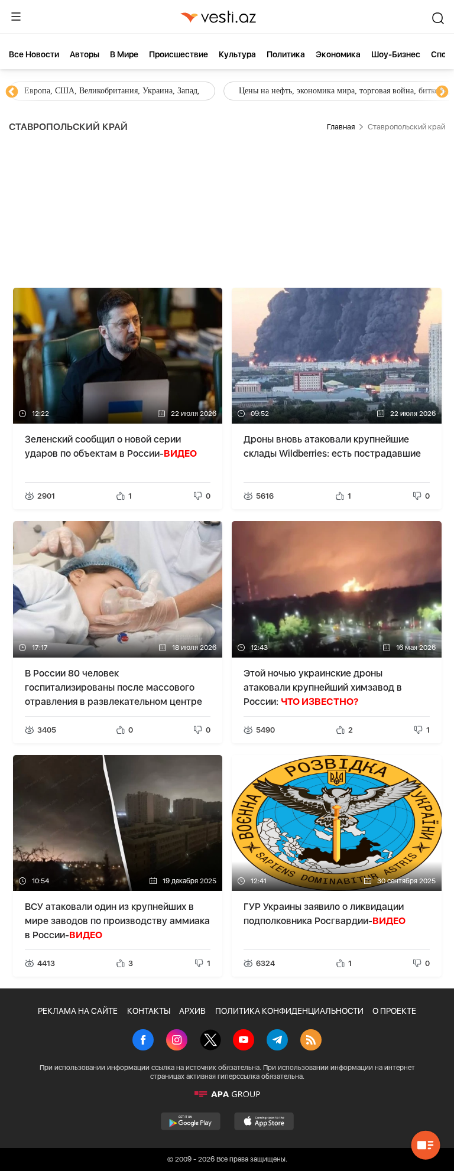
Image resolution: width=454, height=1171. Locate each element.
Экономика (338, 54)
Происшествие (178, 54)
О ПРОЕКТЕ (394, 1011)
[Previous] (12, 92)
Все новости (34, 54)
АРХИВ (192, 1011)
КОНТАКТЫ (148, 1011)
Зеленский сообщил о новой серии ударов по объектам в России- (111, 446)
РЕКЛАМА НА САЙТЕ (78, 1011)
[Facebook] (143, 1041)
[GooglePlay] (190, 1121)
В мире (124, 54)
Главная (341, 126)
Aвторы (84, 54)
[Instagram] (176, 1041)
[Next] (442, 92)
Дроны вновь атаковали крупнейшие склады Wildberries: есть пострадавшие (332, 446)
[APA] (227, 1094)
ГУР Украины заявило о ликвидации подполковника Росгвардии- (325, 913)
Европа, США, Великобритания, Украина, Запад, (112, 90)
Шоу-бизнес (395, 54)
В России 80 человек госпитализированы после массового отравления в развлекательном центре (113, 687)
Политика (286, 54)
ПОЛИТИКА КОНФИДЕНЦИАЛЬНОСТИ (289, 1011)
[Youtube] (243, 1041)
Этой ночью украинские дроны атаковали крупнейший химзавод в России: (323, 687)
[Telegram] (277, 1041)
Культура (237, 54)
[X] (210, 1041)
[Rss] (311, 1041)
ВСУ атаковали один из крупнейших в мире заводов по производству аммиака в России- (117, 921)
